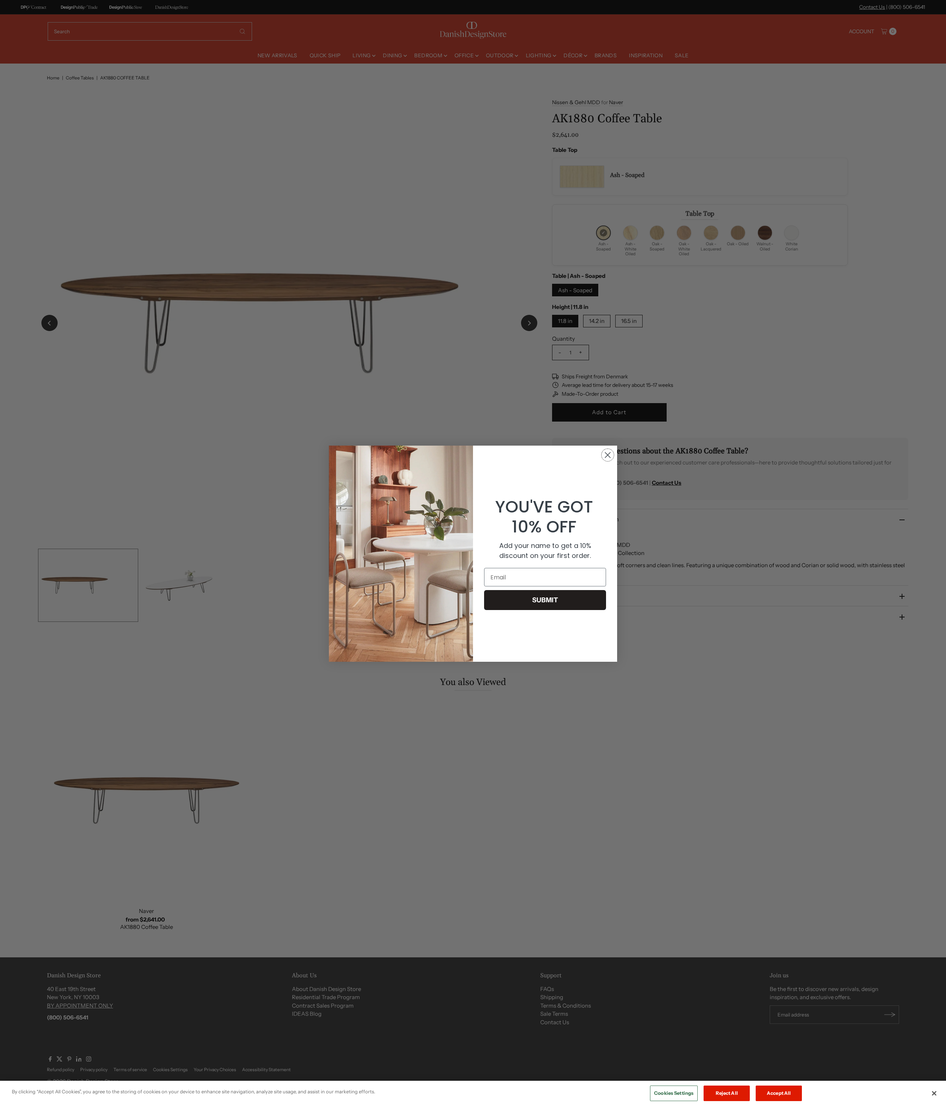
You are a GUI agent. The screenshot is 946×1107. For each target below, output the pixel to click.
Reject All (727, 1093)
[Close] (934, 1093)
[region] (473, 1094)
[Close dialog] (607, 455)
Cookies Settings (674, 1093)
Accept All (779, 1093)
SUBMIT (545, 600)
